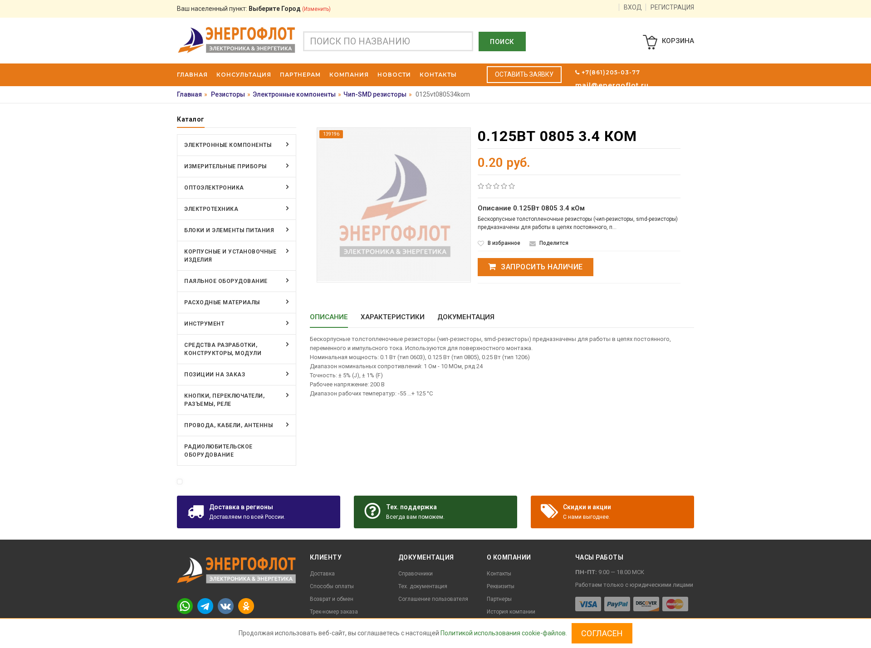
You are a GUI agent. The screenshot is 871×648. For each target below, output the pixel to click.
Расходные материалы (222, 302)
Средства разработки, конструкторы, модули (222, 349)
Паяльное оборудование (226, 281)
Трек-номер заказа (334, 612)
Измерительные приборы (225, 166)
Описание (329, 317)
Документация (465, 317)
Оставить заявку (524, 74)
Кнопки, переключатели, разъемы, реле (224, 400)
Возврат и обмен (331, 599)
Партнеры (499, 599)
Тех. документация (422, 586)
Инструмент (204, 324)
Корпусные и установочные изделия (230, 255)
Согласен (602, 633)
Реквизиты (500, 586)
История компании (511, 612)
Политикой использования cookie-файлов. (503, 633)
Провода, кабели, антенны (228, 425)
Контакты (499, 573)
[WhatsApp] (185, 606)
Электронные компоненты (294, 94)
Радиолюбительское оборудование (218, 450)
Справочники (415, 573)
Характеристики (393, 317)
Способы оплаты (332, 586)
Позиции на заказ (214, 374)
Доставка (322, 573)
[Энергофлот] (236, 39)
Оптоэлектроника (214, 188)
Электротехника (211, 209)
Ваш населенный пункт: (254, 8)
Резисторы (228, 94)
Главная (189, 94)
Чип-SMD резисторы (374, 94)
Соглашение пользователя (433, 599)
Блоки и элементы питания (229, 230)
